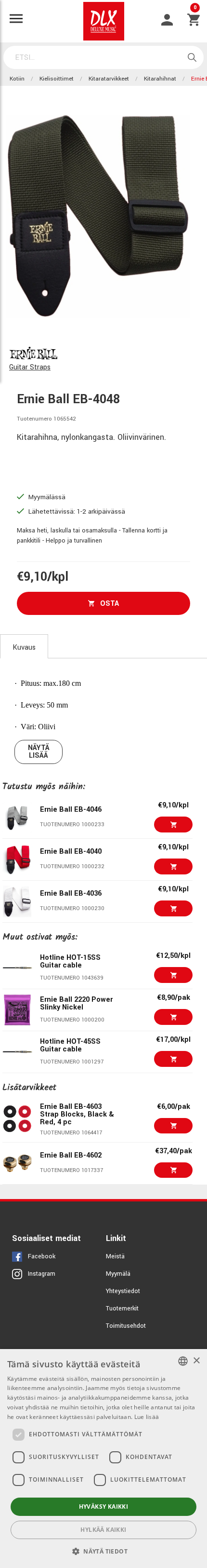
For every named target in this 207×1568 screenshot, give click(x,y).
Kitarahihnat (160, 79)
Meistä (115, 1256)
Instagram (41, 1273)
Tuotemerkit (122, 1308)
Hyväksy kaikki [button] (104, 1506)
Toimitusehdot (126, 1326)
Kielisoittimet (56, 79)
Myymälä (118, 1273)
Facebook (41, 1256)
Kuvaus (24, 647)
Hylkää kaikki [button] (103, 1530)
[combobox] (183, 1361)
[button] (103, 1551)
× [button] (196, 1360)
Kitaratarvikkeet (109, 79)
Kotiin (17, 79)
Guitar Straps (30, 367)
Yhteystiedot (123, 1291)
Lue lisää (146, 1417)
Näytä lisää (39, 752)
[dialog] (103, 1458)
